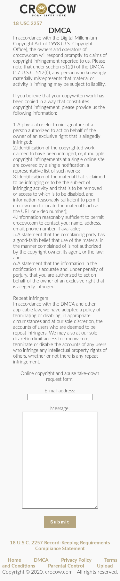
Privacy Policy (76, 560)
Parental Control (66, 566)
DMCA (41, 560)
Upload (105, 566)
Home (14, 560)
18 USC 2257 (27, 23)
